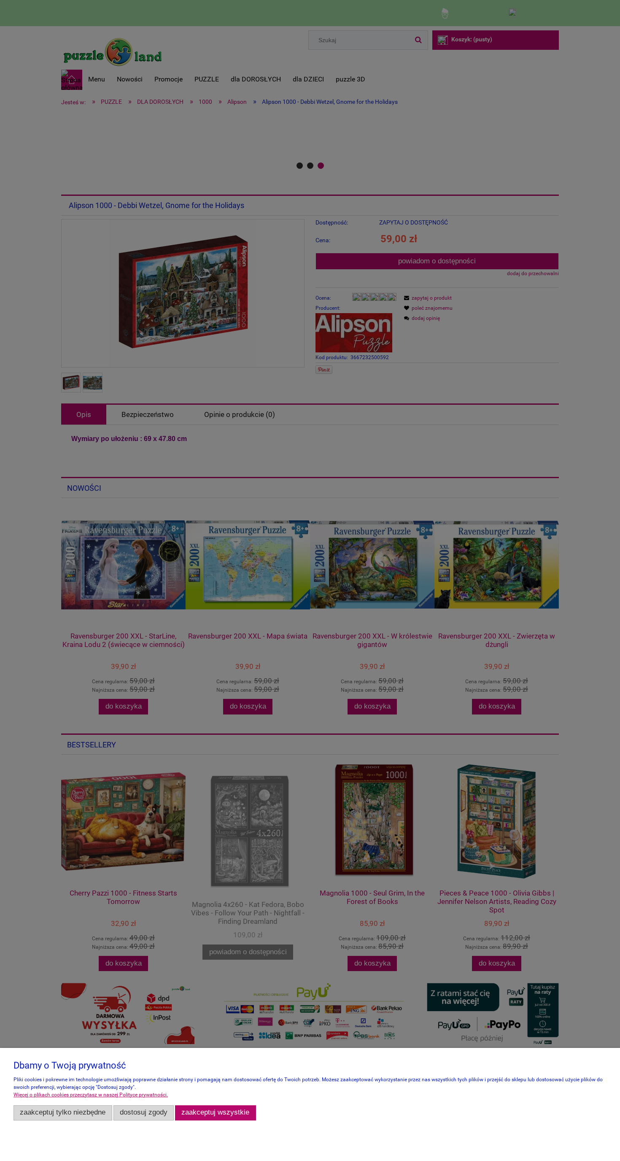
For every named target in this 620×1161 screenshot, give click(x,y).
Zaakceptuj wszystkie (215, 1112)
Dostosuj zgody (143, 1112)
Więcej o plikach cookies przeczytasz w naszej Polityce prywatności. (90, 1095)
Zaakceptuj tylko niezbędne (62, 1112)
